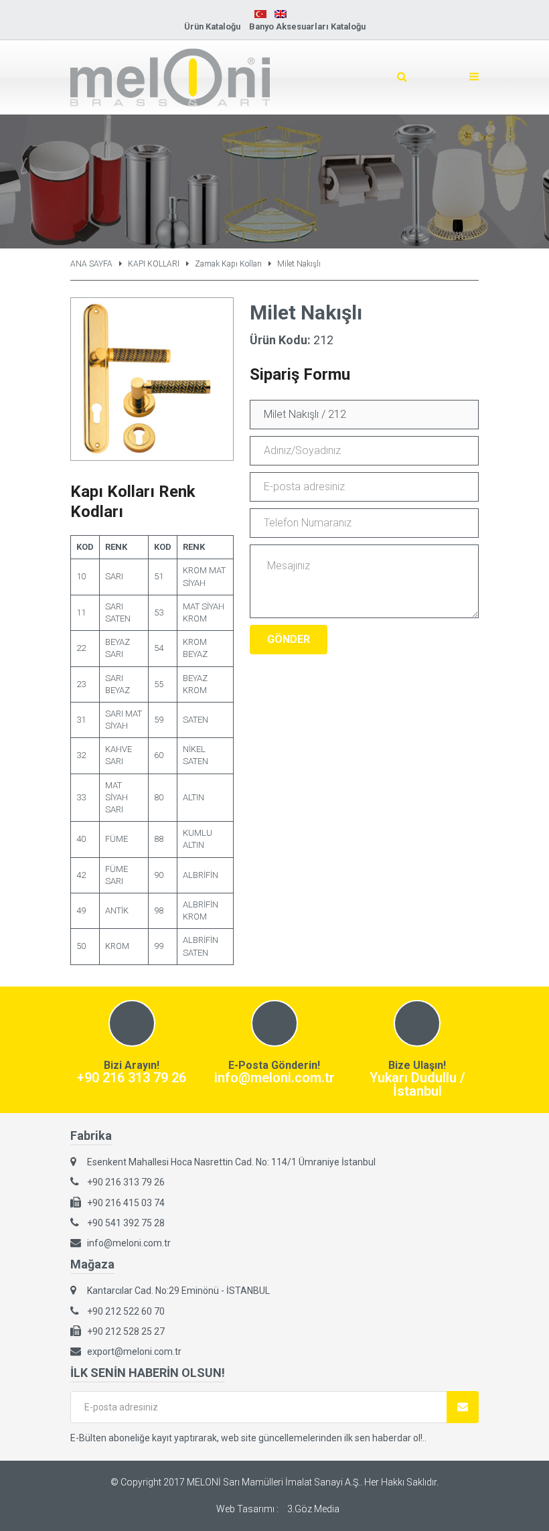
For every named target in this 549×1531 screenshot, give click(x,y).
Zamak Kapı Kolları (228, 264)
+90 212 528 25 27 (126, 1331)
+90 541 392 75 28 (126, 1223)
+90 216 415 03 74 (126, 1202)
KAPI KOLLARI (153, 264)
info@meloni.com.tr (274, 1078)
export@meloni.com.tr (134, 1351)
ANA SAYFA (91, 264)
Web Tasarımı (245, 1509)
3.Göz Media (313, 1509)
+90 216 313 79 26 (131, 1078)
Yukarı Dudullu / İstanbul (417, 1084)
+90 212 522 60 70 (126, 1311)
